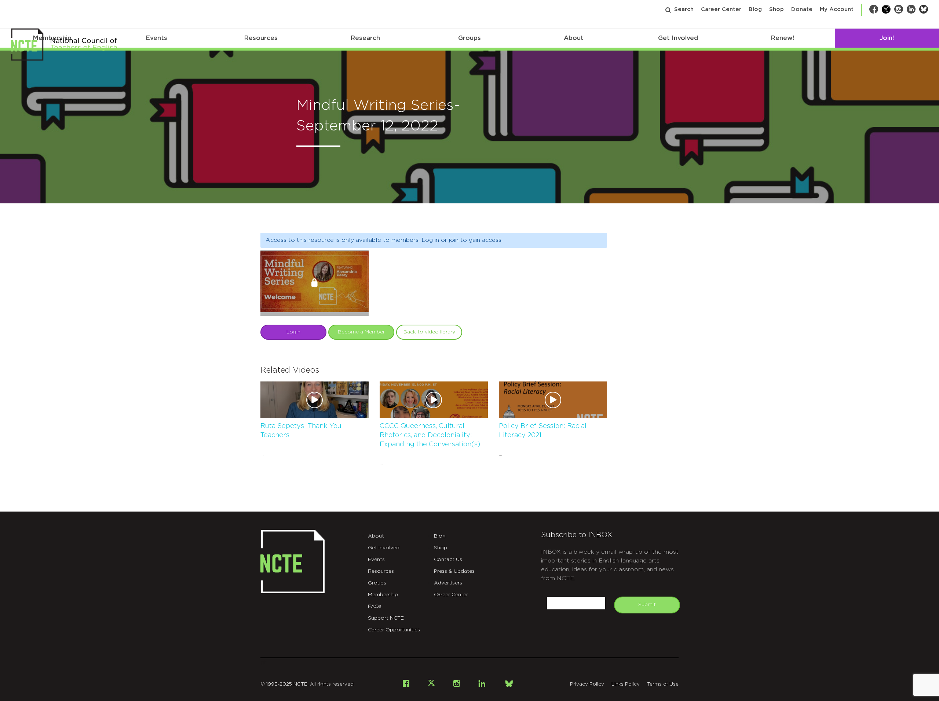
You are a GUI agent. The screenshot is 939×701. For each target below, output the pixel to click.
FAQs (374, 606)
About (574, 38)
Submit (647, 604)
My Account (837, 9)
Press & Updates (454, 571)
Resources (261, 38)
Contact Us (448, 559)
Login (293, 332)
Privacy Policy (587, 684)
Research (365, 38)
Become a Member (361, 332)
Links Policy (625, 684)
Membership (383, 594)
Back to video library (429, 332)
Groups (469, 38)
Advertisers (448, 583)
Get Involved (678, 38)
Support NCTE (386, 618)
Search (684, 9)
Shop (776, 9)
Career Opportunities (394, 629)
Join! (887, 38)
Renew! (782, 38)
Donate (801, 9)
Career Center (721, 9)
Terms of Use (663, 684)
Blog (755, 9)
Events (156, 38)
